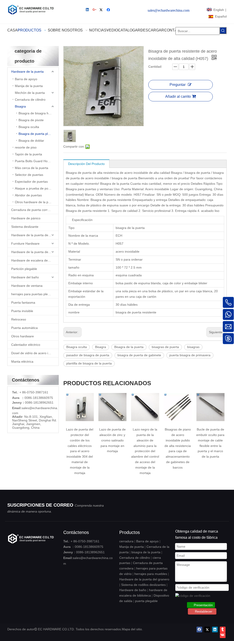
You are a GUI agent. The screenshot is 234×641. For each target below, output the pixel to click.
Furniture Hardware (25, 243)
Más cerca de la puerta (31, 168)
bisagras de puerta (165, 347)
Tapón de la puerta (28, 154)
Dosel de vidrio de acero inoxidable (34, 353)
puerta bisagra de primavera (189, 355)
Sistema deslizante (24, 226)
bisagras (193, 347)
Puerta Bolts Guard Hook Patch (36, 161)
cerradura (126, 541)
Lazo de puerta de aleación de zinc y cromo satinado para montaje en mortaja (89, 440)
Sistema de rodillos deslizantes (143, 585)
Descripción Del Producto (86, 164)
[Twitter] (102, 10)
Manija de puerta (131, 547)
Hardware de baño (132, 590)
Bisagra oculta (29, 127)
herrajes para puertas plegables (34, 294)
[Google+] (95, 10)
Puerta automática (24, 328)
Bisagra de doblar (31, 140)
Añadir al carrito (178, 96)
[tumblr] (223, 629)
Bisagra (20, 106)
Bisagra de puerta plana (36, 134)
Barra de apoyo (26, 79)
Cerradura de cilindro (30, 99)
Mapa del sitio (132, 629)
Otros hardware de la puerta (35, 202)
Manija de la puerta (29, 86)
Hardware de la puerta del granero (34, 252)
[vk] (223, 635)
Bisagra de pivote (31, 120)
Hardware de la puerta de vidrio (34, 235)
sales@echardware (35, 408)
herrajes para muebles (150, 574)
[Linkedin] (87, 10)
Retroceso (18, 319)
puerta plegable (146, 601)
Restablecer (203, 611)
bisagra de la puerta (145, 552)
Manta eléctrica (22, 361)
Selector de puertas (29, 175)
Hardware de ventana (27, 285)
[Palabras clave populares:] (223, 30)
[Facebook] (109, 10)
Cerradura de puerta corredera (33, 210)
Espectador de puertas (31, 181)
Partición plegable (24, 269)
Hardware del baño (25, 277)
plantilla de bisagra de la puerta (89, 363)
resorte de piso (26, 147)
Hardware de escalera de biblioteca (34, 260)
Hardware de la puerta (27, 71)
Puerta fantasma (23, 302)
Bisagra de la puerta (129, 347)
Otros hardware (22, 336)
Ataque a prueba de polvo (33, 188)
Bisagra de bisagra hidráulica (38, 113)
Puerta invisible (22, 311)
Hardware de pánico (25, 218)
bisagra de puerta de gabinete (139, 355)
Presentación (203, 605)
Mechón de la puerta (30, 93)
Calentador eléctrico (25, 344)
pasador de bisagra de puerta (87, 355)
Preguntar (178, 85)
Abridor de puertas (28, 195)
